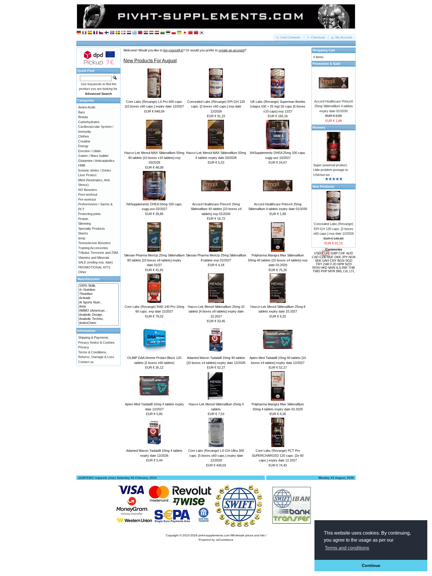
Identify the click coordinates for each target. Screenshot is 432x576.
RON (316, 267)
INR (344, 267)
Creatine (84, 141)
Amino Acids (87, 107)
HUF (330, 257)
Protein (83, 219)
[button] (288, 37)
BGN (340, 260)
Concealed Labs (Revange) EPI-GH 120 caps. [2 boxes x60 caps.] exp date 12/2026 (216, 106)
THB (351, 267)
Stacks (83, 233)
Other (82, 272)
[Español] (90, 32)
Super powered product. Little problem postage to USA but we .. (330, 170)
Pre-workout (87, 199)
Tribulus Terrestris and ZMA (98, 252)
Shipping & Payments (93, 337)
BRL (339, 271)
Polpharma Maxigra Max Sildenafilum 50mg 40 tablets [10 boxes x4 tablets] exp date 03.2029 (277, 260)
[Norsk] (112, 32)
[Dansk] (123, 32)
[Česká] (101, 32)
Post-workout (87, 194)
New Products (323, 186)
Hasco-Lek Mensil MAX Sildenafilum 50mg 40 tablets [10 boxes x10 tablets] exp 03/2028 (154, 157)
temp (81, 238)
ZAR (326, 264)
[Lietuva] (162, 32)
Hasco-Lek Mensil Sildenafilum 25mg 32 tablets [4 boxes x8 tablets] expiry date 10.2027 (216, 311)
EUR (325, 253)
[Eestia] (168, 32)
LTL (352, 271)
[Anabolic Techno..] (98, 319)
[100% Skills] (98, 286)
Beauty (83, 117)
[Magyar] (151, 32)
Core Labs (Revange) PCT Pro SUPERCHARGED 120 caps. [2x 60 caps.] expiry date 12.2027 (278, 455)
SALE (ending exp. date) (95, 262)
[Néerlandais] (129, 32)
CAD (315, 257)
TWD (316, 271)
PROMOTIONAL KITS (94, 267)
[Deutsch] (78, 32)
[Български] (140, 32)
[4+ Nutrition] (98, 290)
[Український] (179, 32)
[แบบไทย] (196, 32)
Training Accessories (93, 248)
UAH (325, 260)
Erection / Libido (89, 151)
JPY (345, 257)
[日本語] (184, 32)
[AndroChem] (98, 323)
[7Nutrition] (98, 294)
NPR (340, 264)
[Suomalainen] (106, 32)
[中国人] (190, 32)
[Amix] (98, 307)
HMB (81, 165)
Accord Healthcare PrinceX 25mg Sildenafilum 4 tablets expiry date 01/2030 (333, 106)
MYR (331, 271)
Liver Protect (87, 175)
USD (317, 253)
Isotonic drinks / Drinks (94, 170)
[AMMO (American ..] (98, 311)
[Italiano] (84, 32)
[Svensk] (117, 32)
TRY (319, 264)
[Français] (95, 32)
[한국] (201, 32)
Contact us (86, 362)
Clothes (83, 136)
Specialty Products (91, 228)
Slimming (84, 223)
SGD (348, 260)
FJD (333, 264)
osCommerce (224, 539)
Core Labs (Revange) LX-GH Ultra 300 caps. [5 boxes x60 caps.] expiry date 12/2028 (216, 455)
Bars (81, 112)
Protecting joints (89, 214)
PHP (324, 271)
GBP (334, 253)
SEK (318, 260)
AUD (349, 253)
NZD (348, 264)
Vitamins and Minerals (93, 257)
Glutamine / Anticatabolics (96, 160)
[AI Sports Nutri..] (98, 302)
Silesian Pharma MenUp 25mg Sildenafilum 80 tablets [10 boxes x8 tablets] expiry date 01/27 (154, 260)
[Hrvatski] (145, 32)
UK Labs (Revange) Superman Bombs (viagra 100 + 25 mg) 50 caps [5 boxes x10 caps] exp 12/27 (277, 106)
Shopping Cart (323, 50)
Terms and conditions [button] (347, 547)
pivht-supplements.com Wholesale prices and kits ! (232, 535)
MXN (331, 267)
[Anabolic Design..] (98, 315)
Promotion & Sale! (326, 64)
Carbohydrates (89, 122)
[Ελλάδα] (134, 32)
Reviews (318, 127)
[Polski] (173, 32)
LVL (346, 271)
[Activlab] (98, 298)
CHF (342, 253)
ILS (338, 267)
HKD (324, 267)
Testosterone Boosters (94, 243)
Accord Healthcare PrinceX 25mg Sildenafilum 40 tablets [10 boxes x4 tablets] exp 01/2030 (216, 209)
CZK (322, 257)
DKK (337, 257)
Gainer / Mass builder (93, 155)
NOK (352, 257)
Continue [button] (371, 565)
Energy (83, 146)
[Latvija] (157, 32)
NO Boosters (87, 190)
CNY (333, 260)
